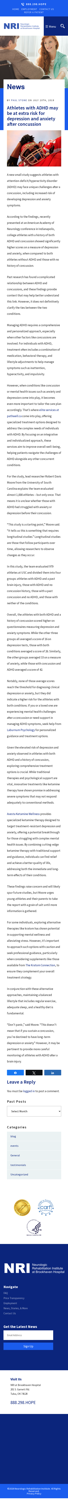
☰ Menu (50, 26)
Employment (29, 9)
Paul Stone (19, 100)
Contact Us (46, 9)
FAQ (5, 1293)
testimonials (18, 1165)
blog (13, 1136)
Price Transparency (13, 1298)
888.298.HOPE (36, 4)
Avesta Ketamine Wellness (23, 814)
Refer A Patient (34, 12)
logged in (29, 1091)
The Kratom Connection (40, 965)
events (14, 1145)
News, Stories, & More (15, 1308)
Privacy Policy (34, 1493)
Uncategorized (19, 1174)
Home (15, 9)
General (15, 1155)
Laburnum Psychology (21, 730)
